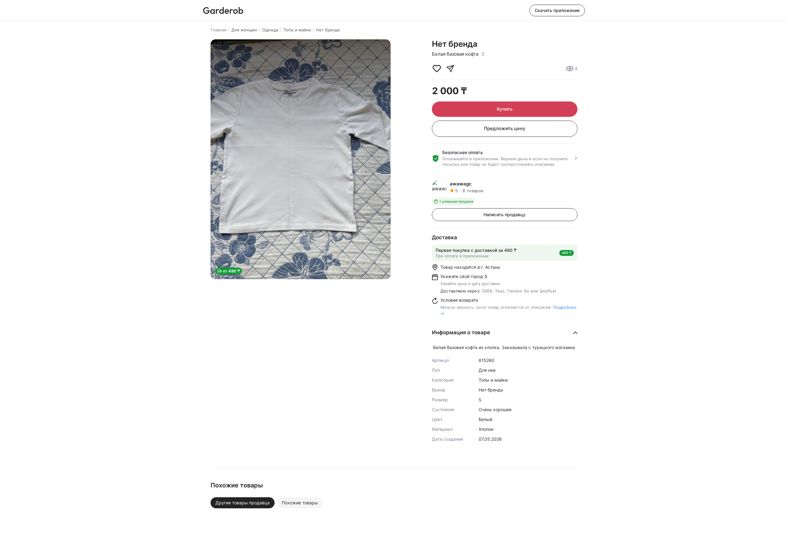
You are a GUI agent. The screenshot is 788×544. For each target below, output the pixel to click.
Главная (218, 29)
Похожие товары (300, 502)
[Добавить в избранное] (437, 68)
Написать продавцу (504, 214)
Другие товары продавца (242, 502)
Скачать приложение (557, 10)
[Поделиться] (450, 68)
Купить (505, 109)
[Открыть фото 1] (301, 159)
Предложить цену (504, 128)
